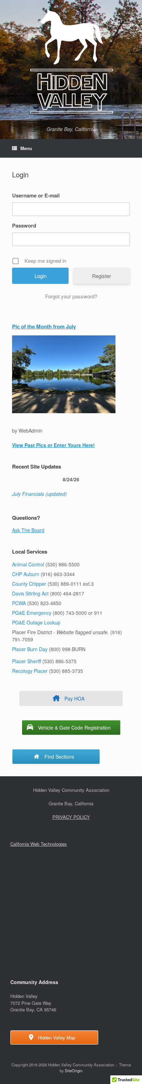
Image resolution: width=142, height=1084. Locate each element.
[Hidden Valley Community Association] (71, 61)
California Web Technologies (38, 844)
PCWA (19, 603)
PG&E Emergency (31, 612)
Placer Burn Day (30, 649)
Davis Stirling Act (31, 593)
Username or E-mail (36, 195)
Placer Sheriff (26, 661)
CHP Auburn (25, 574)
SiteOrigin (73, 1070)
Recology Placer (30, 670)
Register (101, 275)
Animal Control (28, 564)
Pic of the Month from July (44, 326)
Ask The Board (28, 530)
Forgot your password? (71, 296)
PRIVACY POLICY (71, 817)
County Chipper (29, 583)
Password (24, 225)
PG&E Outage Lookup (36, 622)
